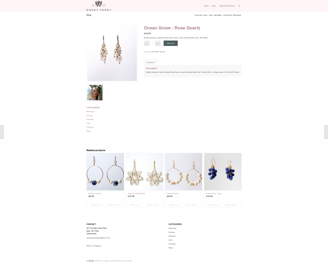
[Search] (239, 5)
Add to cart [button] (97, 205)
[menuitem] (206, 5)
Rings (171, 247)
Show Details (114, 205)
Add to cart (170, 43)
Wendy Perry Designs (102, 261)
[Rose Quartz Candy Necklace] (326, 132)
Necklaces (172, 228)
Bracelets (172, 236)
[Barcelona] (2, 132)
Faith (170, 240)
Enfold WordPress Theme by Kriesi (121, 261)
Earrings (162, 52)
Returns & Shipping (93, 246)
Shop (88, 14)
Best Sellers (155, 52)
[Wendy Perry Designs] (98, 5)
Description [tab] (151, 62)
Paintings (172, 244)
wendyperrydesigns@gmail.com (98, 238)
